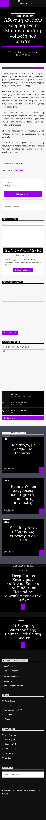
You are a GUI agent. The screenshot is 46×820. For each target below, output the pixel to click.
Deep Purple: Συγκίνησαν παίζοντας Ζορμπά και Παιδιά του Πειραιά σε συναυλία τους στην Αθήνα (23, 587)
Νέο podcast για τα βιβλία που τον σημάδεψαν (20, 316)
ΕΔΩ (24, 164)
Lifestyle (8, 715)
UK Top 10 (9, 753)
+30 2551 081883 (11, 671)
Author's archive (23, 194)
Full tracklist (9, 418)
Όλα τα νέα (11, 332)
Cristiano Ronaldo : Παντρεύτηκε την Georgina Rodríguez (21, 296)
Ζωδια (7, 719)
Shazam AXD (10, 744)
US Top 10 (9, 758)
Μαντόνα (18, 170)
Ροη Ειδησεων (25, 16)
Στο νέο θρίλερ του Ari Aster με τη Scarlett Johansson (20, 306)
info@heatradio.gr (11, 676)
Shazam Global (11, 749)
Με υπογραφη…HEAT (14, 710)
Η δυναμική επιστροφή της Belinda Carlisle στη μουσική (23, 632)
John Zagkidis (9, 469)
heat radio (28, 52)
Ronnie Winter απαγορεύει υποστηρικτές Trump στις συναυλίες (24, 494)
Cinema (8, 705)
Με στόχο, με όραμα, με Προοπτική (23, 449)
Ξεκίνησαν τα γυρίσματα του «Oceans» (22, 288)
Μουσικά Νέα (10, 735)
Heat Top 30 (10, 739)
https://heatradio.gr (11, 666)
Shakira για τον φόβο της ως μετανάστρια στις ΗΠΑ (23, 533)
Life (6, 439)
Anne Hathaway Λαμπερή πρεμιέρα (20, 324)
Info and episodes (23, 270)
